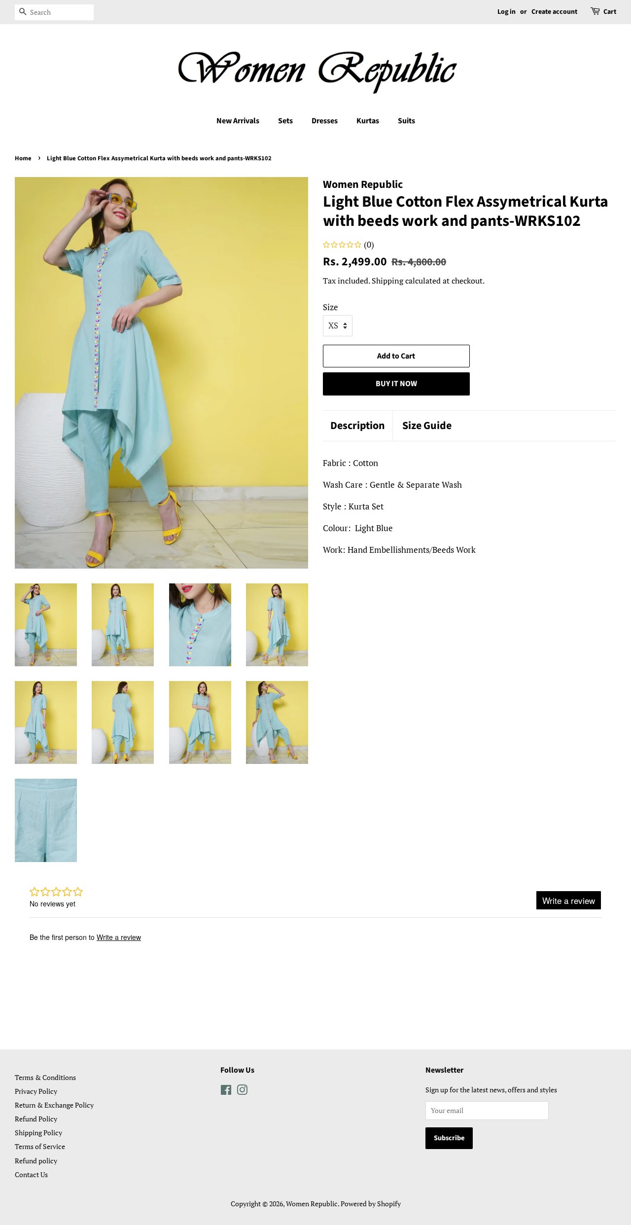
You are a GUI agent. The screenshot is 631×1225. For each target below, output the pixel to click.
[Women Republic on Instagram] (242, 1091)
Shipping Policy (38, 1132)
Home (23, 158)
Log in (506, 12)
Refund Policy (36, 1118)
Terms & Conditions (45, 1077)
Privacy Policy (36, 1091)
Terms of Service (40, 1146)
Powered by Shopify (371, 1203)
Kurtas (367, 120)
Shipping (387, 280)
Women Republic (312, 1203)
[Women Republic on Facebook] (226, 1091)
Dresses (325, 120)
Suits (406, 120)
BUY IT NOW (396, 383)
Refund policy (36, 1160)
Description (357, 425)
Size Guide (427, 425)
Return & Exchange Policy (54, 1105)
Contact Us (31, 1174)
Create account (554, 12)
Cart (609, 12)
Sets (285, 120)
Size (330, 307)
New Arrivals (237, 120)
